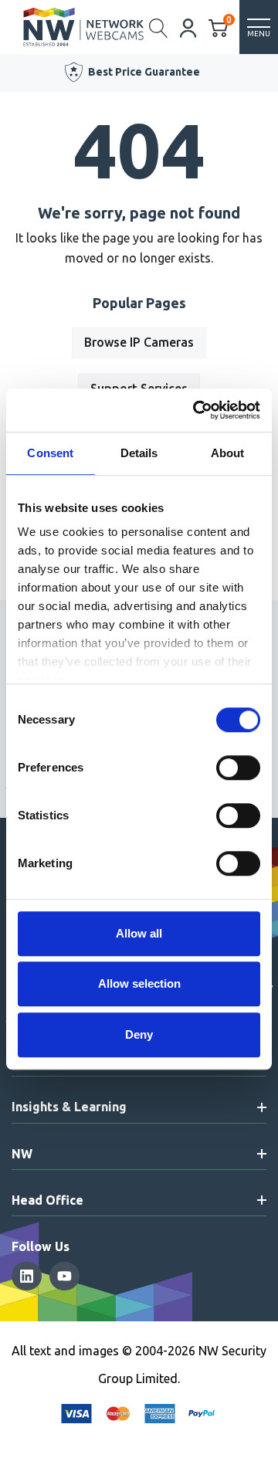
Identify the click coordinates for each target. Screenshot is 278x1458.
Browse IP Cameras (139, 342)
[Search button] (158, 27)
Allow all (139, 933)
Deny (139, 1034)
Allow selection (139, 983)
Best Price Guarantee (144, 72)
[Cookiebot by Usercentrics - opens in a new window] (196, 410)
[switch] (238, 767)
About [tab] (228, 452)
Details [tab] (139, 452)
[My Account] (188, 26)
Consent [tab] (50, 452)
